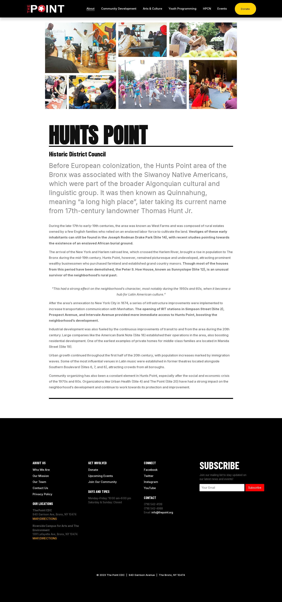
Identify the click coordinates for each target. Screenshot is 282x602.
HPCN (207, 8)
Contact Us (40, 488)
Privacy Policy (42, 494)
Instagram (151, 482)
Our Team (39, 482)
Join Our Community (102, 482)
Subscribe (254, 487)
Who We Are (41, 470)
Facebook (150, 470)
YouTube (150, 488)
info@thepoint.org (162, 512)
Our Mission (41, 475)
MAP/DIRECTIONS (45, 518)
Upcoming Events (100, 475)
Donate (245, 8)
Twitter (148, 475)
